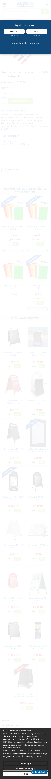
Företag (14, 31)
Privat (37, 31)
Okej (25, 773)
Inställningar (25, 763)
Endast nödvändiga (25, 768)
